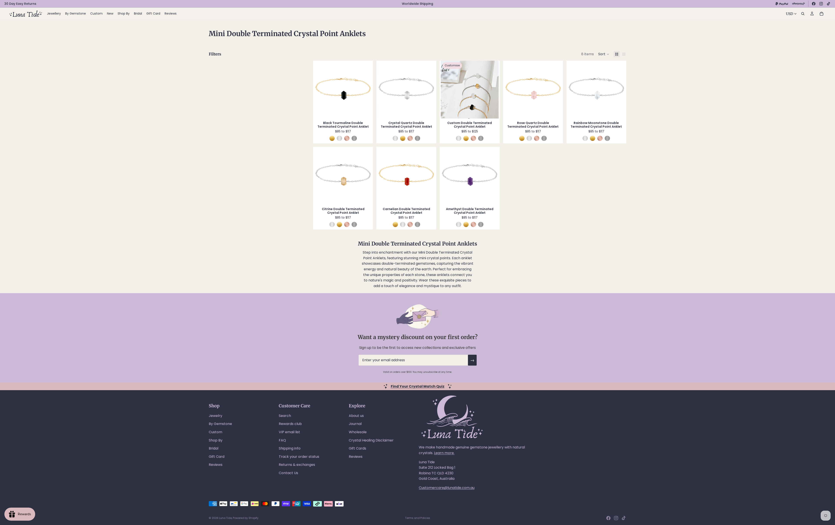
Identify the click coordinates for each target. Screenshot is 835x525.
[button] (603, 54)
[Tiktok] (623, 518)
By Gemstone (220, 423)
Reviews (215, 464)
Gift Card (216, 456)
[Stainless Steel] (354, 138)
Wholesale (358, 432)
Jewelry (215, 415)
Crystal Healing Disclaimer (371, 440)
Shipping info (290, 448)
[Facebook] (814, 4)
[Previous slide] (320, 89)
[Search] (803, 13)
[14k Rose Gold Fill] (347, 138)
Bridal (213, 448)
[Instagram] (821, 4)
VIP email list (289, 432)
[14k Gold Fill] (332, 138)
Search (285, 415)
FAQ (282, 440)
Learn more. (444, 452)
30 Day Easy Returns (20, 3)
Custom (215, 432)
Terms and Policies (417, 518)
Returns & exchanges (297, 464)
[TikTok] (828, 4)
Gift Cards (357, 448)
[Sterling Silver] (339, 138)
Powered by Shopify (246, 518)
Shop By (215, 440)
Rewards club (290, 423)
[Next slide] (365, 89)
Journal (355, 423)
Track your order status (299, 456)
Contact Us (288, 472)
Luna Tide (225, 518)
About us (356, 415)
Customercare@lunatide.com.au (446, 487)
